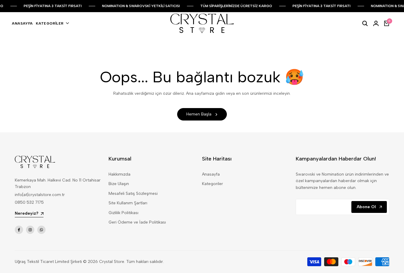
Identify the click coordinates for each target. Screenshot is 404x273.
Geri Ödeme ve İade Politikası (137, 222)
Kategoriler (212, 183)
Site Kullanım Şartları (128, 202)
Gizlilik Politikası (123, 212)
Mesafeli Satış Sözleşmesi (133, 193)
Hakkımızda (119, 174)
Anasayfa (211, 174)
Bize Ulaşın (119, 183)
